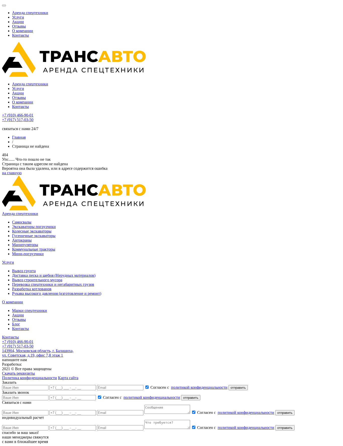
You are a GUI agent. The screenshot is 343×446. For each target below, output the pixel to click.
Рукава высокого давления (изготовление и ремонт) (56, 293)
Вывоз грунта (24, 271)
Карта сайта (68, 378)
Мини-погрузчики (28, 254)
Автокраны (22, 240)
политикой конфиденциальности (199, 387)
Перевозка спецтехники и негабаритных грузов (53, 284)
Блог (16, 324)
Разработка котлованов (31, 289)
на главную (12, 173)
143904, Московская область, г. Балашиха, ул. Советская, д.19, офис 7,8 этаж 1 (38, 353)
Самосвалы (21, 222)
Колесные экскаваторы (31, 231)
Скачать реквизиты (18, 373)
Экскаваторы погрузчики (34, 227)
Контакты (20, 35)
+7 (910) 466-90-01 (17, 115)
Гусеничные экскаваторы (33, 236)
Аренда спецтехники (30, 13)
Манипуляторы (25, 245)
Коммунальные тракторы (33, 249)
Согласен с (188, 387)
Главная (19, 137)
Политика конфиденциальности (29, 378)
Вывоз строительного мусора (37, 280)
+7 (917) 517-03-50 (17, 120)
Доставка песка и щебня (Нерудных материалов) (53, 275)
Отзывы (19, 26)
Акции (18, 22)
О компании (22, 31)
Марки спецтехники (29, 310)
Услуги (18, 17)
